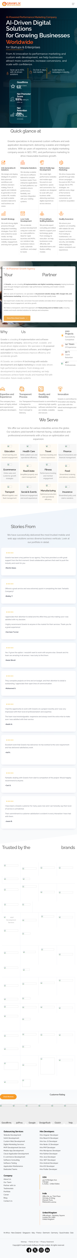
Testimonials (8, 1188)
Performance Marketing (64, 169)
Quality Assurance (66, 219)
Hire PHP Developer (47, 1147)
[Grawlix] (10, 3)
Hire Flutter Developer (48, 1169)
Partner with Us (10, 1185)
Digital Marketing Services (14, 1144)
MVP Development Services (14, 1147)
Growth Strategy (8, 219)
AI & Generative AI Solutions (8, 169)
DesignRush (45, 1122)
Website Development (12, 1135)
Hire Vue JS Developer (48, 1141)
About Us (7, 1179)
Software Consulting (12, 1160)
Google (32, 1122)
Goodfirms (6, 1122)
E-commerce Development (14, 1157)
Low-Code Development (26, 220)
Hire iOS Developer (47, 1166)
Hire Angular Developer (49, 1135)
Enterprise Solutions (28, 168)
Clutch (58, 1122)
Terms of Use (33, 1242)
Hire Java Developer (48, 1157)
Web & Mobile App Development (47, 169)
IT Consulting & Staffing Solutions (47, 220)
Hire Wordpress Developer (50, 1151)
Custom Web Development (14, 1141)
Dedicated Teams (10, 1169)
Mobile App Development (14, 1151)
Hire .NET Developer (48, 1160)
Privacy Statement (47, 1242)
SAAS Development (11, 1138)
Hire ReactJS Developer (49, 1138)
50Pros (19, 1122)
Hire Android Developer (49, 1163)
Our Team (7, 1182)
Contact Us (8, 1201)
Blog (5, 1198)
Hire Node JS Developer (49, 1144)
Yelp (70, 1122)
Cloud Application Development (16, 1154)
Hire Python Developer (49, 1154)
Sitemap (24, 1242)
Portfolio (7, 1192)
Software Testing (10, 1163)
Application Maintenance (13, 1166)
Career (6, 1195)
